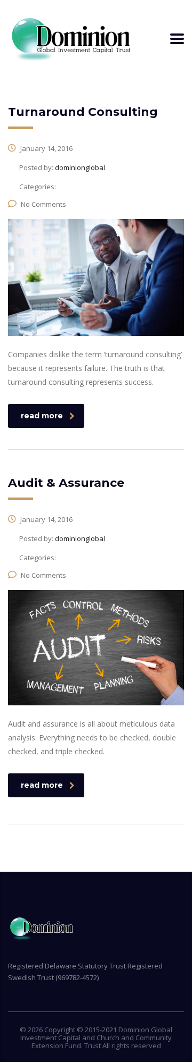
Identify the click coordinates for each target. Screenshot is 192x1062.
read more (42, 415)
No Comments (43, 204)
